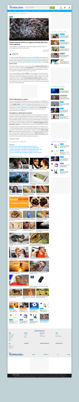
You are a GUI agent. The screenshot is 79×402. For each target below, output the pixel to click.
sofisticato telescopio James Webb (32, 60)
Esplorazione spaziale (14, 138)
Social (10, 345)
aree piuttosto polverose (21, 105)
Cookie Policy (26, 376)
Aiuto (35, 376)
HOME (10, 15)
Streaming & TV (11, 346)
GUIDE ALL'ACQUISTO (40, 10)
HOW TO (33, 10)
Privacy (22, 376)
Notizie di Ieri (11, 336)
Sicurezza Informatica (44, 343)
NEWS (10, 10)
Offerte (10, 340)
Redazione (26, 343)
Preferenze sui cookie (31, 376)
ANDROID (14, 10)
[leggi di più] (48, 54)
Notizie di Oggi (11, 334)
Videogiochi (11, 347)
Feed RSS (33, 354)
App (25, 337)
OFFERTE (47, 10)
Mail (65, 8)
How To (57, 334)
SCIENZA (13, 15)
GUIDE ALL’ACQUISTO (23, 308)
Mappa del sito (46, 354)
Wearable (41, 334)
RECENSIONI (53, 10)
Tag (57, 354)
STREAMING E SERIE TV (26, 10)
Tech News (10, 337)
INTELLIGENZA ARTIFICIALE (34, 308)
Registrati (61, 8)
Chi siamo (15, 376)
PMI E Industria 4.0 (59, 343)
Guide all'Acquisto (58, 336)
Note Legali (19, 376)
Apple (25, 336)
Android (25, 334)
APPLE (19, 10)
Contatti (68, 354)
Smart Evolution (42, 336)
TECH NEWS (11, 308)
